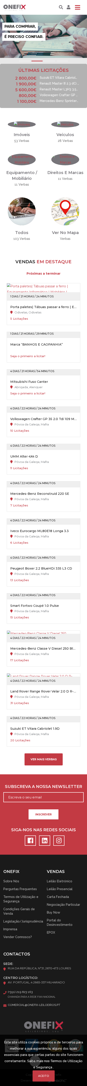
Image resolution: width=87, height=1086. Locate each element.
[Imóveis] (22, 124)
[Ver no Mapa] (65, 211)
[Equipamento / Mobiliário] (22, 159)
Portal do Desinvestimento (59, 922)
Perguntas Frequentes (20, 889)
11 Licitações (19, 468)
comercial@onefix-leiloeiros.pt (34, 1005)
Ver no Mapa (65, 232)
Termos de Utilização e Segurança (20, 899)
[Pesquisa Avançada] (61, 7)
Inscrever (43, 814)
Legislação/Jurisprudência (23, 921)
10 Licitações (19, 430)
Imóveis (22, 134)
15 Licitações (19, 617)
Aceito (43, 1076)
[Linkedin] (44, 842)
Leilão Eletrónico (59, 881)
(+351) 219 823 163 (20, 992)
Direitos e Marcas (65, 172)
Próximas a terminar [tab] (43, 274)
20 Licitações (20, 740)
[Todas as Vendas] (22, 211)
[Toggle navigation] (77, 7)
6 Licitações (19, 542)
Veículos (65, 134)
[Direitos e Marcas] (65, 159)
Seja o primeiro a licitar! (27, 356)
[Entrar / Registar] (67, 7)
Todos (21, 232)
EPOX (51, 932)
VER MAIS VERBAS (44, 759)
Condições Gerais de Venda (19, 911)
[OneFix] (18, 7)
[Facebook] (30, 842)
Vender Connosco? (17, 937)
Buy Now (53, 912)
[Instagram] (57, 842)
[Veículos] (65, 124)
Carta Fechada (58, 897)
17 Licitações (19, 660)
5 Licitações (19, 318)
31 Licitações (19, 703)
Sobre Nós (11, 881)
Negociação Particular (63, 904)
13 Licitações (19, 580)
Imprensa (10, 929)
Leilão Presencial (59, 889)
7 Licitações (19, 505)
